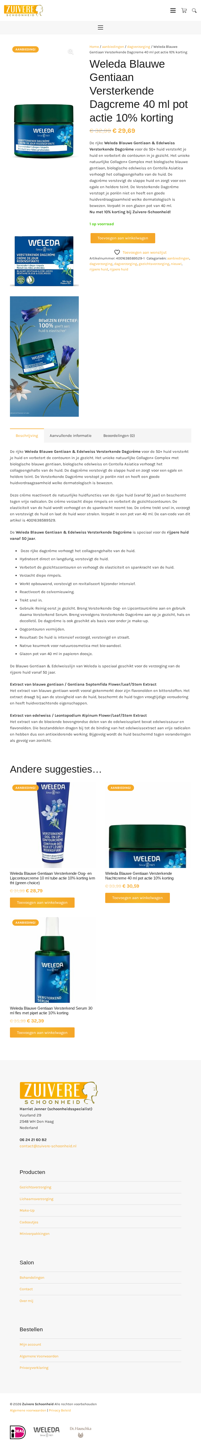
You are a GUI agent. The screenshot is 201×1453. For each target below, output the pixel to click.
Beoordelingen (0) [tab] (119, 435)
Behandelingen (32, 1277)
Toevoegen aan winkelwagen (123, 238)
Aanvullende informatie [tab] (71, 435)
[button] (194, 10)
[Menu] (173, 10)
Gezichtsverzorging (35, 1187)
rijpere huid (99, 269)
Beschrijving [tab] (27, 435)
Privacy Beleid (60, 1410)
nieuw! (176, 264)
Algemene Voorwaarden (39, 1356)
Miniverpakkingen (34, 1233)
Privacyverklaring (34, 1367)
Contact (26, 1289)
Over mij (26, 1301)
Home (94, 47)
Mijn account (30, 1344)
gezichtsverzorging (154, 264)
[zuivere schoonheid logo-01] (23, 10)
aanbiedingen (113, 47)
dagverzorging (138, 47)
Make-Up (27, 1210)
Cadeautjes (29, 1222)
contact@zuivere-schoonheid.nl (48, 1146)
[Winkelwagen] (184, 10)
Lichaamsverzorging (36, 1199)
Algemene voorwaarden (28, 1410)
